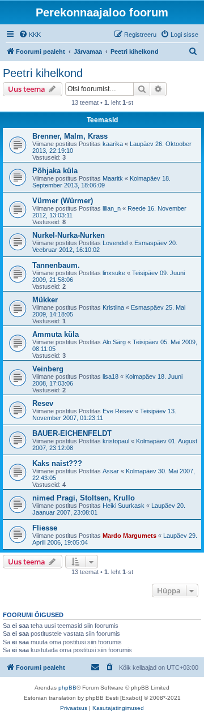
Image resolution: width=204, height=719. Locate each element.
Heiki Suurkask (123, 505)
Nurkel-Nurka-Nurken (68, 235)
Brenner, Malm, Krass (70, 136)
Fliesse (44, 528)
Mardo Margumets (129, 535)
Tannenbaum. (56, 265)
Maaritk (113, 178)
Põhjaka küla (55, 170)
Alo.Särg (114, 342)
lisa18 (110, 376)
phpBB (67, 687)
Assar (111, 471)
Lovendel (115, 242)
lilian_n (112, 208)
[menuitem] (30, 34)
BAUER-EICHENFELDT (72, 433)
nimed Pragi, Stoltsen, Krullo (83, 498)
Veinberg (47, 369)
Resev (42, 403)
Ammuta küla (55, 334)
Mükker (45, 300)
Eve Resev (118, 411)
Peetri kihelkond (43, 73)
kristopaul (116, 441)
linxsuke (114, 272)
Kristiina (113, 307)
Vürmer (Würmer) (62, 200)
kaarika (113, 143)
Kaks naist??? (57, 463)
